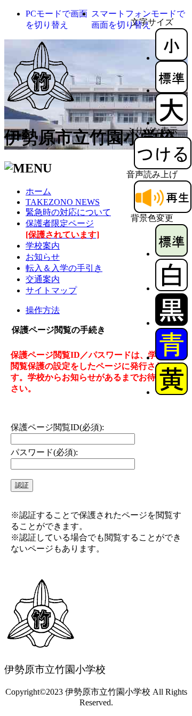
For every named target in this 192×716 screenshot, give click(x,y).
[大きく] (171, 122)
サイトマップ (51, 290)
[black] (171, 322)
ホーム (38, 191)
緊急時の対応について (68, 212)
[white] (171, 288)
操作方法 (43, 310)
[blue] (171, 357)
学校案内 (43, 245)
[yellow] (171, 392)
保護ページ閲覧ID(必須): (57, 427)
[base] (171, 253)
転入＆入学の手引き (64, 268)
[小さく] (171, 57)
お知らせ (43, 256)
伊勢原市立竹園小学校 (89, 137)
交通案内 (43, 279)
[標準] (171, 90)
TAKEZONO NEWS (63, 202)
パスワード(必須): (44, 452)
